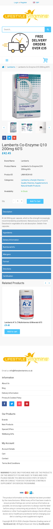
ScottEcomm (44, 524)
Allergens (7, 254)
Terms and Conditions (11, 463)
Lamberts (11, 67)
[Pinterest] (26, 403)
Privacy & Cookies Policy (11, 398)
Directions (7, 269)
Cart (3, 454)
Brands (5, 420)
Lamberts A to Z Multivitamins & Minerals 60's (23, 322)
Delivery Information (10, 393)
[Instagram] (19, 403)
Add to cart (35, 201)
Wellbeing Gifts (8, 434)
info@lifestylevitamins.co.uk (21, 371)
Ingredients (7, 233)
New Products (7, 424)
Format (6, 262)
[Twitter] (9, 138)
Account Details (8, 449)
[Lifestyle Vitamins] (26, 16)
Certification (8, 276)
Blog (4, 388)
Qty (3, 201)
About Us (5, 383)
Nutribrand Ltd (9, 524)
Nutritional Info (9, 247)
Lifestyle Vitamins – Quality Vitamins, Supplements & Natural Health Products (34, 183)
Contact (5, 458)
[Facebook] (4, 138)
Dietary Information (11, 240)
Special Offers (8, 429)
